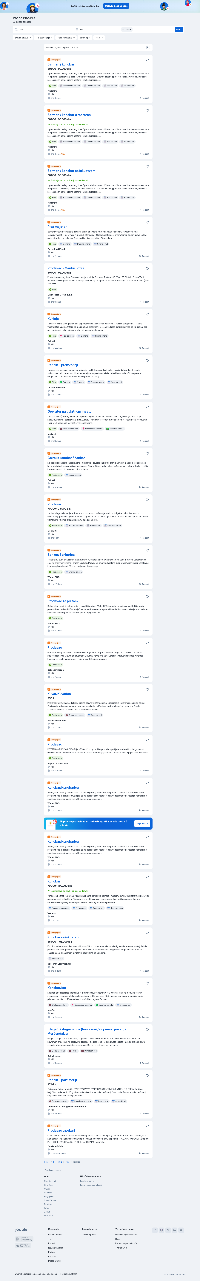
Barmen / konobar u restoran (69, 115)
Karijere (51, 1252)
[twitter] (168, 1230)
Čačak (47, 1189)
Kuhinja (53, 319)
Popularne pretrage (53, 1170)
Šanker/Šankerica (61, 555)
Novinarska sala (55, 1247)
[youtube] (181, 1230)
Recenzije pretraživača (126, 1243)
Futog (46, 1208)
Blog (117, 1239)
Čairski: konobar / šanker (66, 458)
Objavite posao (89, 1234)
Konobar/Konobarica (63, 787)
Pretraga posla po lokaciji (91, 1185)
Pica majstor (57, 227)
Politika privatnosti (68, 1274)
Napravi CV (142, 823)
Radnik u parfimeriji (62, 1080)
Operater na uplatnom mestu (69, 411)
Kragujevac (49, 1196)
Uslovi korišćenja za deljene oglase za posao (36, 1274)
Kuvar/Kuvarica (59, 694)
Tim (50, 1239)
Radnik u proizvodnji (62, 365)
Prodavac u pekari (61, 1130)
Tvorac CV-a (121, 1247)
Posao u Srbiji (54, 1260)
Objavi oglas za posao (116, 6)
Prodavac (54, 504)
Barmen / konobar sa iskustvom (71, 171)
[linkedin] (174, 1230)
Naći (178, 29)
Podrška (52, 1256)
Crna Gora (48, 1185)
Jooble (181, 1274)
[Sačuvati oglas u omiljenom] (147, 60)
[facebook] (155, 1230)
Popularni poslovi (87, 1181)
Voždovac (48, 1215)
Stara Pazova (50, 1200)
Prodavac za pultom (62, 601)
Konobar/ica (56, 988)
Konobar (53, 881)
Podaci (51, 1243)
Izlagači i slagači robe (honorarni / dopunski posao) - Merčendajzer (87, 1031)
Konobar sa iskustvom (64, 937)
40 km (125, 29)
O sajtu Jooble (55, 1234)
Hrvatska (48, 1192)
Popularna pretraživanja (126, 1234)
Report (145, 98)
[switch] (148, 47)
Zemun (47, 1212)
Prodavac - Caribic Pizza (65, 268)
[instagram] (161, 1230)
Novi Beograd (50, 1181)
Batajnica (48, 1204)
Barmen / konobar (60, 64)
